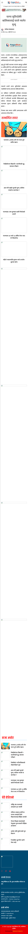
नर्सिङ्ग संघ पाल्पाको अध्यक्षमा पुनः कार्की (16, 805)
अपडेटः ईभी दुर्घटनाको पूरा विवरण (18, 832)
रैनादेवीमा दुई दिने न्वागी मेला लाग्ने (17, 841)
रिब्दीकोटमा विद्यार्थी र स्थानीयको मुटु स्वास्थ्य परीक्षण (14, 165)
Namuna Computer (18, 931)
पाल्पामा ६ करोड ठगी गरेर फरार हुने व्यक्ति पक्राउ (14, 141)
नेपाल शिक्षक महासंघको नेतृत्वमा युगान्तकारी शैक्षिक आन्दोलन (19, 823)
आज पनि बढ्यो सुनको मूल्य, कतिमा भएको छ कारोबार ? (14, 189)
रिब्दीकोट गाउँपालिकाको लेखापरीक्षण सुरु (18, 763)
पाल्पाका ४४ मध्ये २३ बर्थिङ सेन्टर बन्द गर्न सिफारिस (14, 236)
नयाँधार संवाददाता (9, 29)
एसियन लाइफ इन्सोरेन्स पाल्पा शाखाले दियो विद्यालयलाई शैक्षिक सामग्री (19, 814)
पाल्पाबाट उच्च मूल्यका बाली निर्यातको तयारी (14, 213)
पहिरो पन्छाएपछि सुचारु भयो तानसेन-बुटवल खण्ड (14, 260)
